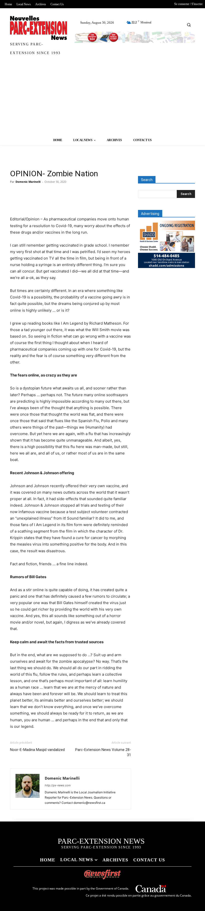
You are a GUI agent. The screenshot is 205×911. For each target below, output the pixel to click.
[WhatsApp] (49, 202)
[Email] (73, 202)
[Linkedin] (61, 202)
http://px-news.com (58, 785)
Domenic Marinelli (28, 181)
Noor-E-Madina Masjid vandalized (37, 749)
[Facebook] (15, 202)
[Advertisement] (102, 97)
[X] (27, 202)
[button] (188, 24)
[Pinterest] (38, 202)
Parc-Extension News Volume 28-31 (103, 752)
